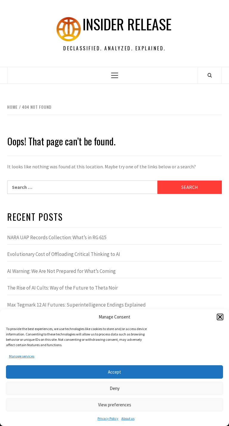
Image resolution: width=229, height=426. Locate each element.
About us (127, 418)
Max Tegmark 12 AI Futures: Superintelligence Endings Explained (76, 304)
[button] (220, 317)
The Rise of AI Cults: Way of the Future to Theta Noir (62, 287)
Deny (115, 388)
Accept (114, 372)
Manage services (21, 356)
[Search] (210, 75)
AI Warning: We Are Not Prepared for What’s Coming (61, 271)
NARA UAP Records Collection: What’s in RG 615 (56, 237)
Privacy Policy (108, 418)
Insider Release (127, 24)
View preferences (114, 405)
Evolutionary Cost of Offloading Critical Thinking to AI (63, 254)
